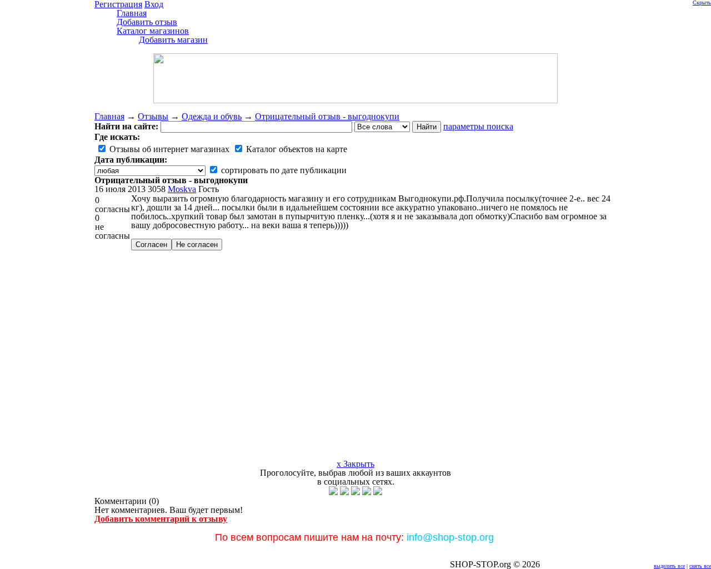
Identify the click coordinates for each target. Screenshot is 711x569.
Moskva (182, 189)
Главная (109, 116)
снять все (700, 566)
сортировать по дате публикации (283, 170)
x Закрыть (355, 464)
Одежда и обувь (212, 116)
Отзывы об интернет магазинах (168, 149)
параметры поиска (478, 126)
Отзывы (153, 116)
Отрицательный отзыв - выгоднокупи (327, 116)
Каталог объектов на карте (295, 149)
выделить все (669, 566)
